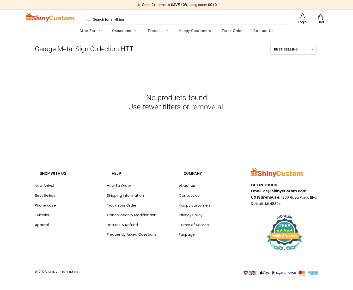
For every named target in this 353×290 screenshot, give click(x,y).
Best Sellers (45, 195)
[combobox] (186, 19)
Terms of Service (194, 224)
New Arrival (44, 185)
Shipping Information (125, 195)
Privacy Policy (190, 214)
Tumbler (42, 214)
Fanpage (187, 234)
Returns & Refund (122, 224)
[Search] (88, 19)
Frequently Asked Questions (132, 234)
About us (187, 185)
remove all (208, 106)
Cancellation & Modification (131, 214)
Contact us (189, 195)
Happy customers (195, 205)
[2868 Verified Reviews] (284, 251)
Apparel (42, 224)
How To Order (119, 185)
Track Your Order (121, 205)
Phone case (45, 205)
